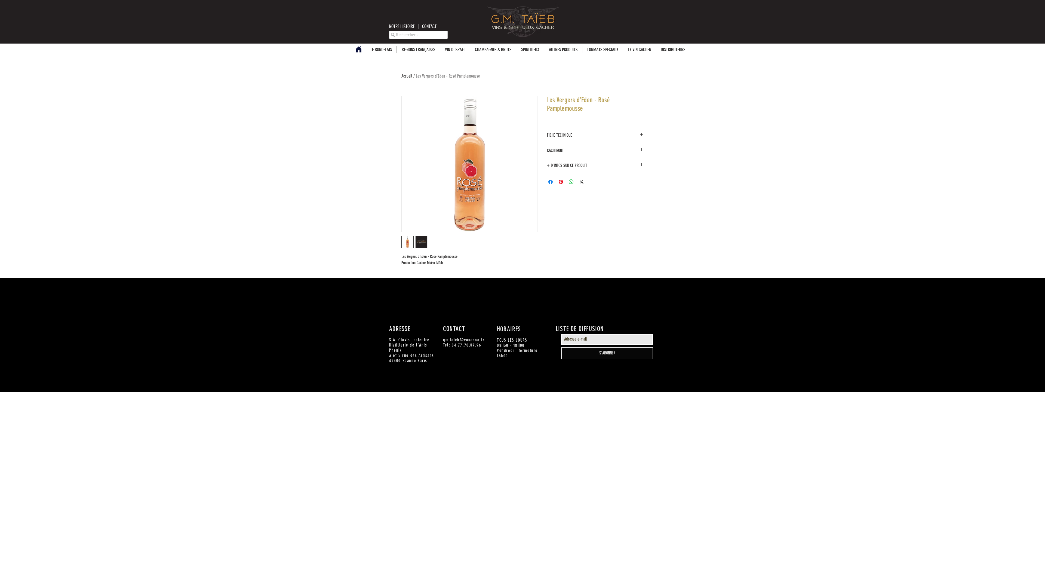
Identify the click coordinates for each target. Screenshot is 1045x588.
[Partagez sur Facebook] (550, 182)
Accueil (406, 76)
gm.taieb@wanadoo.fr (463, 339)
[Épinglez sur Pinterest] (561, 182)
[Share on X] (581, 182)
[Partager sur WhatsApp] (571, 182)
